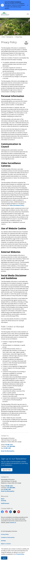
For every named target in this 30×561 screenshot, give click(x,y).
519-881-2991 (7, 448)
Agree (4, 558)
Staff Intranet (5, 503)
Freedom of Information (7, 537)
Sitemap (3, 500)
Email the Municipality (7, 451)
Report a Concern (6, 543)
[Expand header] (28, 14)
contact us (13, 522)
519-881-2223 (9, 444)
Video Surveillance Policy (17, 205)
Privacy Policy (20, 554)
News (2, 499)
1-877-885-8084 (10, 446)
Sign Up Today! (7, 470)
